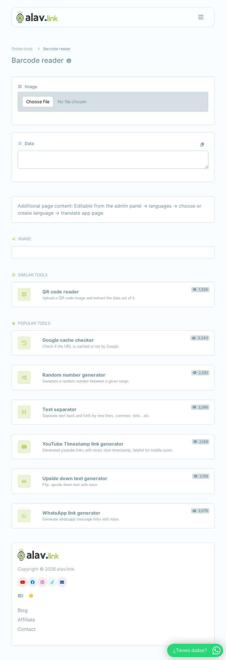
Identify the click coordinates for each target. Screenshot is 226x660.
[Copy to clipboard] (202, 144)
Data (29, 143)
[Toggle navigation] (201, 17)
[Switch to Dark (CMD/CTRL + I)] (31, 596)
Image (30, 86)
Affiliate (26, 620)
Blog (23, 610)
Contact (27, 629)
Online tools (22, 49)
